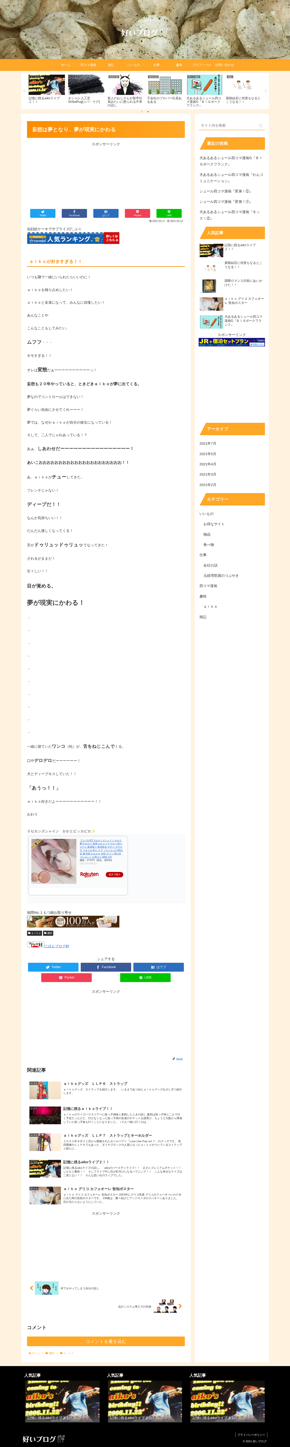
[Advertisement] (106, 174)
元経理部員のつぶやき (221, 575)
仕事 (203, 555)
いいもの (206, 514)
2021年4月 (207, 464)
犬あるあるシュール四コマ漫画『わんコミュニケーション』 (231, 178)
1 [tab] (142, 112)
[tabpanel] (47, 90)
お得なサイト (214, 524)
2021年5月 (207, 454)
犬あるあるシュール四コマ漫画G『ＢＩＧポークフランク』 (231, 161)
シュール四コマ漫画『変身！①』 (226, 202)
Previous (24, 91)
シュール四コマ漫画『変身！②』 (226, 191)
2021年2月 (207, 485)
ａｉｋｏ (36, 933)
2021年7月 (207, 443)
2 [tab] (148, 112)
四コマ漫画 (208, 586)
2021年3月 (207, 474)
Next (266, 91)
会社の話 (210, 565)
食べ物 (208, 544)
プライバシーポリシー (251, 1434)
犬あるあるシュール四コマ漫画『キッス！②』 (229, 215)
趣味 (49, 933)
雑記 (203, 617)
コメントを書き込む (106, 1341)
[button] (260, 125)
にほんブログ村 (56, 946)
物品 (206, 534)
